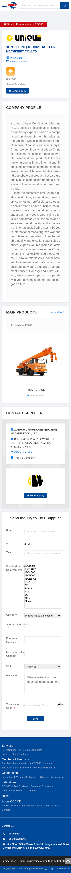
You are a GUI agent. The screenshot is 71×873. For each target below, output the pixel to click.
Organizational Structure (48, 805)
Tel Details (13, 833)
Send (36, 718)
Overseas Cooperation (52, 777)
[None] (43, 601)
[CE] (43, 585)
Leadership (28, 805)
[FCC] (43, 591)
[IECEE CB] (43, 578)
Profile (5, 805)
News (5, 795)
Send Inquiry (19, 90)
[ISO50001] (43, 575)
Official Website (19, 61)
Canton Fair (32, 790)
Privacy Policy (9, 861)
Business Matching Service (16, 767)
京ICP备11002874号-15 (57, 868)
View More (16, 57)
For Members (9, 750)
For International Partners (15, 754)
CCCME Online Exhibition (15, 786)
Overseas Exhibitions (42, 786)
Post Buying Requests (44, 767)
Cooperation (10, 772)
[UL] (43, 595)
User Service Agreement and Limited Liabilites (43, 861)
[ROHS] (43, 588)
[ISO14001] (43, 569)
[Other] (43, 598)
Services (7, 745)
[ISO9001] (43, 566)
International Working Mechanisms (20, 777)
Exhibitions (9, 782)
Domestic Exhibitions (13, 790)
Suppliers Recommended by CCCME (21, 763)
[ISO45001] (43, 572)
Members (47, 763)
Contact (6, 809)
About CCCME (11, 801)
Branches (15, 805)
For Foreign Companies (30, 750)
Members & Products (15, 759)
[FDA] (43, 582)
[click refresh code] (60, 705)
